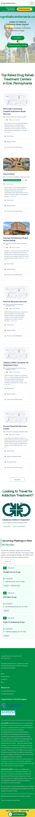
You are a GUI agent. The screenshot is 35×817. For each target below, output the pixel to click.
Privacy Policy (16, 800)
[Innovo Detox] (16, 164)
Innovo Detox (9, 174)
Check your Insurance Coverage (17, 45)
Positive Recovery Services (15, 301)
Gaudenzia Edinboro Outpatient (16, 520)
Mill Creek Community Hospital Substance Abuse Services (14, 111)
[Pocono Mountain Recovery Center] (16, 416)
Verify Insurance (5, 676)
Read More (7, 132)
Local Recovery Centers (7, 694)
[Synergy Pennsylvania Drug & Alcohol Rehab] (16, 228)
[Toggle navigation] (32, 3)
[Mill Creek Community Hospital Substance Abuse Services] (16, 99)
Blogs (2, 673)
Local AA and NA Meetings (8, 691)
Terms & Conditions (6, 800)
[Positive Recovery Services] (16, 292)
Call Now (18, 38)
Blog (2, 682)
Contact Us (4, 679)
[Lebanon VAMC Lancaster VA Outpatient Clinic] (16, 353)
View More (17, 480)
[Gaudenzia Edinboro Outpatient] (16, 510)
